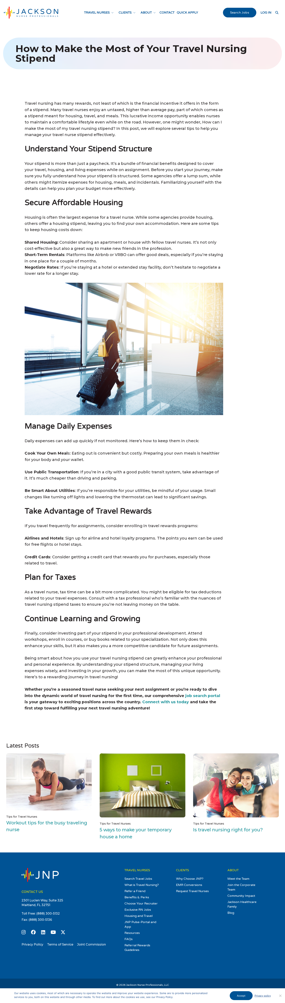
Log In (266, 13)
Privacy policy (263, 995)
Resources (132, 933)
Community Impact (241, 896)
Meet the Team (238, 879)
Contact (167, 13)
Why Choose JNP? (189, 879)
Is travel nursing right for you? (228, 830)
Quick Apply (187, 13)
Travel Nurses (97, 13)
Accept (241, 995)
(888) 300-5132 (48, 913)
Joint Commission (91, 944)
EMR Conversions (189, 885)
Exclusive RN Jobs (137, 910)
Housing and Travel (138, 916)
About (146, 13)
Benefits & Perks (136, 897)
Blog (230, 913)
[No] (280, 996)
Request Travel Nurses (192, 891)
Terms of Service (60, 944)
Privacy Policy (32, 944)
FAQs (128, 939)
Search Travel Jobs (138, 879)
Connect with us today (165, 702)
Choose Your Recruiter (141, 903)
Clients (125, 13)
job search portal (202, 695)
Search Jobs (239, 13)
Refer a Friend (134, 891)
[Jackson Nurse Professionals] (31, 13)
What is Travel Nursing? (141, 885)
